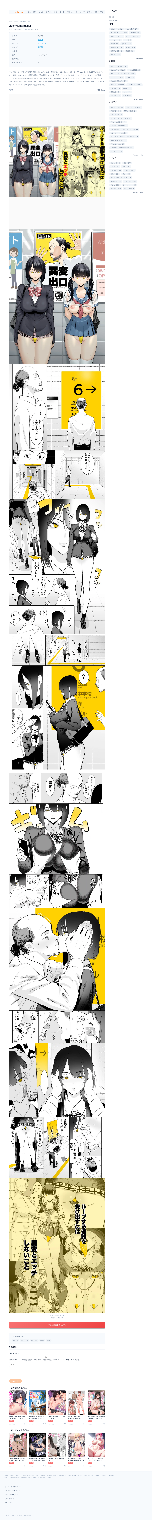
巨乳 (34, 12)
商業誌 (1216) (114, 20)
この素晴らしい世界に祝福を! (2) (121, 148)
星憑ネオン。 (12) (117, 47)
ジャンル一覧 (138, 192)
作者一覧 (140, 58)
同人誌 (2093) (114, 17)
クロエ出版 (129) (134, 70)
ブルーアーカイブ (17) (133, 107)
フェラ (41, 12)
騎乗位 (89, 12)
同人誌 (17, 21)
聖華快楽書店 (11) (116, 51)
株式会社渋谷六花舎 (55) (119, 81)
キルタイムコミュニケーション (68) (122, 74)
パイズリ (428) (116, 170)
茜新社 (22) (127, 88)
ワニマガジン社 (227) (118, 70)
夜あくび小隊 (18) (117, 36)
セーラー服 (25, 1340)
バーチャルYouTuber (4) (119, 126)
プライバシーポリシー (12, 1491)
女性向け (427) (129, 170)
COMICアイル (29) (117, 29)
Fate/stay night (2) (117, 144)
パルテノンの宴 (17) (132, 36)
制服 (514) (126, 167)
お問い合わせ (9, 1499)
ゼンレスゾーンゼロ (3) (118, 133)
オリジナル (42, 43)
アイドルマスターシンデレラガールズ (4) (124, 129)
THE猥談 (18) (134, 33)
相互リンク (8, 1503)
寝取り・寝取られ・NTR (102, 12)
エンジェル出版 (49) (117, 85)
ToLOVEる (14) (116, 111)
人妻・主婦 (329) (130, 181)
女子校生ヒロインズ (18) (119, 33)
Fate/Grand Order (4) (118, 122)
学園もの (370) (116, 181)
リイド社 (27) (115, 88)
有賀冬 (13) (114, 44)
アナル (16, 1340)
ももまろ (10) (115, 55)
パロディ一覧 (138, 155)
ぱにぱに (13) (126, 44)
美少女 (62, 12)
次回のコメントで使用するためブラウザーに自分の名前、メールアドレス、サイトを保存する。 (45, 1360)
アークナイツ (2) (116, 151)
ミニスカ (34, 1340)
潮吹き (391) (115, 174)
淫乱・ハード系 (72, 12)
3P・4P (82, 12)
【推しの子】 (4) (116, 115)
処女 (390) (126, 174)
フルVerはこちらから (57, 1325)
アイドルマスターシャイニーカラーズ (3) (124, 137)
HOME (11, 21)
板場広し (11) (130, 47)
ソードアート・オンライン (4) (121, 118)
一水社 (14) (127, 92)
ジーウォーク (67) (117, 77)
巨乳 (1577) (127, 163)
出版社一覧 (139, 99)
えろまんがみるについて (13, 1487)
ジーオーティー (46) (134, 85)
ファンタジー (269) (129, 185)
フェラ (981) (115, 167)
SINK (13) (128, 40)
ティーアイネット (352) (119, 66)
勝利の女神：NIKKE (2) (118, 140)
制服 (55, 12)
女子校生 (49, 12)
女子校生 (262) (116, 189)
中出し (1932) (115, 163)
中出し (28, 12)
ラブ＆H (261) (129, 189)
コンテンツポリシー (11, 1495)
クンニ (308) (115, 185)
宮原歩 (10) (129, 51)
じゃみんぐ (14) (116, 40)
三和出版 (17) (115, 92)
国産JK (40, 39)
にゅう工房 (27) (132, 29)
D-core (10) (127, 96)
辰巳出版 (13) (115, 96)
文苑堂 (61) (130, 77)
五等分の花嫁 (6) (129, 111)
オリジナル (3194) (117, 107)
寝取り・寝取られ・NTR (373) (121, 178)
